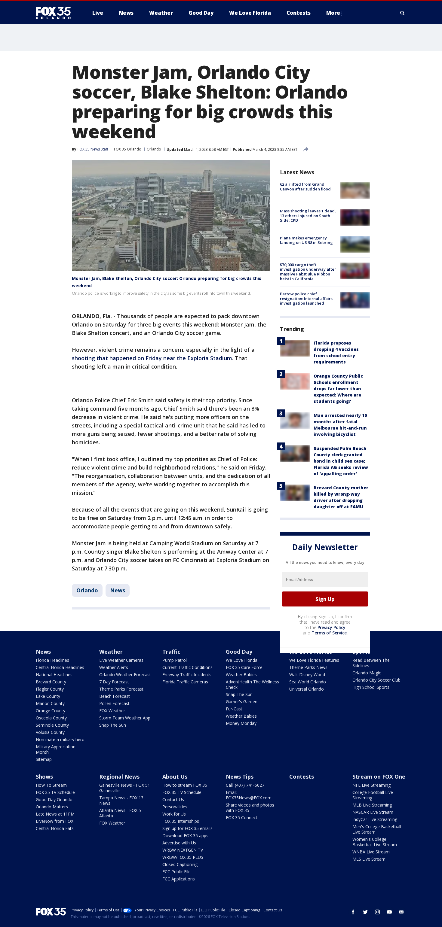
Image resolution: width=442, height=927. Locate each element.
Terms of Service (329, 633)
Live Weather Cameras (121, 660)
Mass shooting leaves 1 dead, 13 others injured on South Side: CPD (308, 215)
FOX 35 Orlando (127, 149)
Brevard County (51, 682)
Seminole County (52, 725)
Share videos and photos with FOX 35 (250, 807)
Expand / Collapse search (402, 12)
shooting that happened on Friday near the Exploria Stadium (152, 358)
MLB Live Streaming (372, 805)
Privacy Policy (331, 627)
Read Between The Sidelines (371, 662)
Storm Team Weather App (124, 718)
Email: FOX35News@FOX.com (249, 795)
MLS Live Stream (368, 859)
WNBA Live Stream (371, 852)
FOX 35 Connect (241, 817)
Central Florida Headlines (60, 667)
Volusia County (50, 732)
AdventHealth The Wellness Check (252, 684)
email (401, 912)
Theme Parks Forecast (121, 689)
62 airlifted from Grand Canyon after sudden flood (305, 186)
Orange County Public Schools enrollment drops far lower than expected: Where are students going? (338, 388)
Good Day (239, 651)
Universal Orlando (306, 689)
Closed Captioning (180, 864)
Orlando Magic (366, 673)
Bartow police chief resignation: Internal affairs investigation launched (306, 298)
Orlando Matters (52, 807)
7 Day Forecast (114, 682)
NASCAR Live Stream (372, 812)
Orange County (50, 710)
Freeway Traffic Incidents (186, 674)
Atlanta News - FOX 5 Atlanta (120, 813)
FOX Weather (112, 710)
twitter (365, 912)
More (333, 12)
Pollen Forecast (114, 703)
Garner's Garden (241, 701)
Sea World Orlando (307, 682)
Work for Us (174, 814)
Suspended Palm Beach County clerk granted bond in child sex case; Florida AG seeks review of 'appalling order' (341, 460)
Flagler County (50, 689)
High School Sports (370, 687)
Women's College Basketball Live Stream (374, 841)
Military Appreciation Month (55, 749)
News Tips (239, 776)
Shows (44, 776)
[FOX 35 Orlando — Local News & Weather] (55, 13)
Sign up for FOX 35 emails (187, 828)
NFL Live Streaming (371, 785)
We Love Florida (241, 660)
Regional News (119, 776)
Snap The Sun (112, 725)
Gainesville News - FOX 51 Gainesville (124, 787)
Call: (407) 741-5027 (245, 785)
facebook (353, 912)
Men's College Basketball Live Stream (376, 829)
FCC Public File (176, 871)
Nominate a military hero (60, 739)
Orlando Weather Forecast (125, 674)
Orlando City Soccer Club (376, 680)
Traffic (171, 651)
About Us (174, 776)
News (117, 590)
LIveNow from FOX (54, 821)
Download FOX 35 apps (185, 835)
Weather (111, 651)
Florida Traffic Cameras (185, 682)
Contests (301, 776)
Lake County (48, 696)
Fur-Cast (234, 709)
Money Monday (241, 723)
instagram (377, 912)
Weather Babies (241, 674)
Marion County (50, 703)
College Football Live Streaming (372, 795)
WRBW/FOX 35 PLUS (182, 857)
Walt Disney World (307, 674)
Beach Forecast (114, 696)
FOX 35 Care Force (244, 667)
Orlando (154, 149)
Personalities (174, 807)
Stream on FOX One (378, 776)
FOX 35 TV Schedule (55, 792)
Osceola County (51, 718)
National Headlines (54, 674)
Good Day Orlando (54, 799)
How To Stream (51, 785)
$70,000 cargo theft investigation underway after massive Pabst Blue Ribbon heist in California (308, 271)
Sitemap (44, 759)
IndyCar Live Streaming (374, 819)
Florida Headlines (52, 660)
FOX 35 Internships (180, 821)
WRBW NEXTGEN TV (182, 850)
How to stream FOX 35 (184, 785)
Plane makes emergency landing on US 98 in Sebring (306, 240)
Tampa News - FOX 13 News (121, 800)
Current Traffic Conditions (187, 667)
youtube (389, 912)
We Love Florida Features (314, 660)
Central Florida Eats (55, 828)
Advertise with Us (179, 843)
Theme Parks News (308, 667)
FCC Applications (178, 879)
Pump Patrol (174, 660)
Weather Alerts (113, 667)
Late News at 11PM (55, 814)
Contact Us (173, 799)
